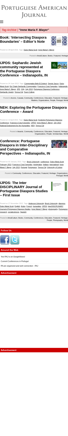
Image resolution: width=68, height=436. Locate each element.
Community (28, 98)
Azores (13, 98)
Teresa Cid (19, 92)
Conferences (39, 98)
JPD (18, 89)
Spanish (23, 212)
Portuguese (32, 167)
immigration (37, 164)
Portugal (59, 100)
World (66, 100)
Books (50, 56)
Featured (57, 56)
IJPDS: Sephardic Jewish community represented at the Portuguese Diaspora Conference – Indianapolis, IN (24, 69)
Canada (20, 98)
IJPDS (33, 123)
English (17, 206)
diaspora (62, 203)
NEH (33, 126)
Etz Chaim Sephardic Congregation (23, 86)
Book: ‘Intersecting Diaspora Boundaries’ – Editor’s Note (23, 39)
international (54, 164)
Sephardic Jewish (7, 92)
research (3, 212)
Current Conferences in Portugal (15, 261)
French (29, 206)
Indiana (46, 164)
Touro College (29, 92)
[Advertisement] (34, 311)
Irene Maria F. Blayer (46, 50)
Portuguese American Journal (34, 11)
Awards (20, 131)
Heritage (65, 56)
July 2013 (29, 89)
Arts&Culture (42, 56)
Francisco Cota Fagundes (47, 86)
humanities (37, 206)
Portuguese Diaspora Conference (46, 89)
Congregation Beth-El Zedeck (35, 83)
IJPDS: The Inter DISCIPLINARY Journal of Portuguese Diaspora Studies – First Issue (24, 189)
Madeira (34, 100)
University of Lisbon (54, 167)
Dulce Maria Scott (30, 50)
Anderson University (36, 203)
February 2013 (5, 164)
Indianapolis (63, 86)
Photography (58, 220)
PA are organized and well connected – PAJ (19, 266)
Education (48, 98)
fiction (23, 206)
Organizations (43, 100)
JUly (22, 89)
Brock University (33, 162)
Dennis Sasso (53, 83)
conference (44, 162)
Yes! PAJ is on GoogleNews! (13, 257)
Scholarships (58, 134)
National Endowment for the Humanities (15, 126)
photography (53, 209)
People (52, 100)
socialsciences (13, 212)
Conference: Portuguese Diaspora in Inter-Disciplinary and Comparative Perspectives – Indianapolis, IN (25, 147)
